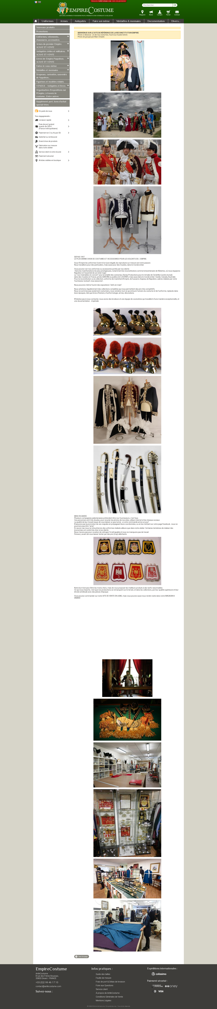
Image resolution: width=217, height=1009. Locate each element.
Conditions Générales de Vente (109, 997)
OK (175, 5)
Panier (168, 15)
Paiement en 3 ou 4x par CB (50, 133)
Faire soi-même (101, 21)
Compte (159, 15)
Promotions (42, 32)
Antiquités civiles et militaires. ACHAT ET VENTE (50, 53)
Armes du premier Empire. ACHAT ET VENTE (49, 46)
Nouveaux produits (45, 27)
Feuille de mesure (103, 978)
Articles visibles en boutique (50, 160)
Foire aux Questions (104, 985)
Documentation (156, 21)
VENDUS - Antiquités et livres (50, 86)
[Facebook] (42, 997)
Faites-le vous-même (46, 66)
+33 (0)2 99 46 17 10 (47, 982)
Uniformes (47, 21)
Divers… (175, 21)
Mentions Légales (103, 1000)
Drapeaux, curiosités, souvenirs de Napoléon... (51, 76)
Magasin (142, 15)
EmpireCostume (111, 1006)
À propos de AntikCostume (108, 993)
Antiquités (80, 21)
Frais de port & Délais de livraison (110, 982)
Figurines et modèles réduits (50, 82)
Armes (64, 21)
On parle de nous (45, 111)
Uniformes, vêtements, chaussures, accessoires (47, 38)
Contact (177, 15)
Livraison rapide (45, 120)
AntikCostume (100, 1006)
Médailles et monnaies (47, 70)
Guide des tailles (103, 974)
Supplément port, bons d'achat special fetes (51, 103)
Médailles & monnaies (128, 21)
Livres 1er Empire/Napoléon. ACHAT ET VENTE (50, 60)
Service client (102, 989)
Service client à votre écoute (50, 152)
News (151, 15)
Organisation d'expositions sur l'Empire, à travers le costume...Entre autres (51, 93)
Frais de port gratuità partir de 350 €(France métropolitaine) (48, 126)
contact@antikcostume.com (48, 986)
